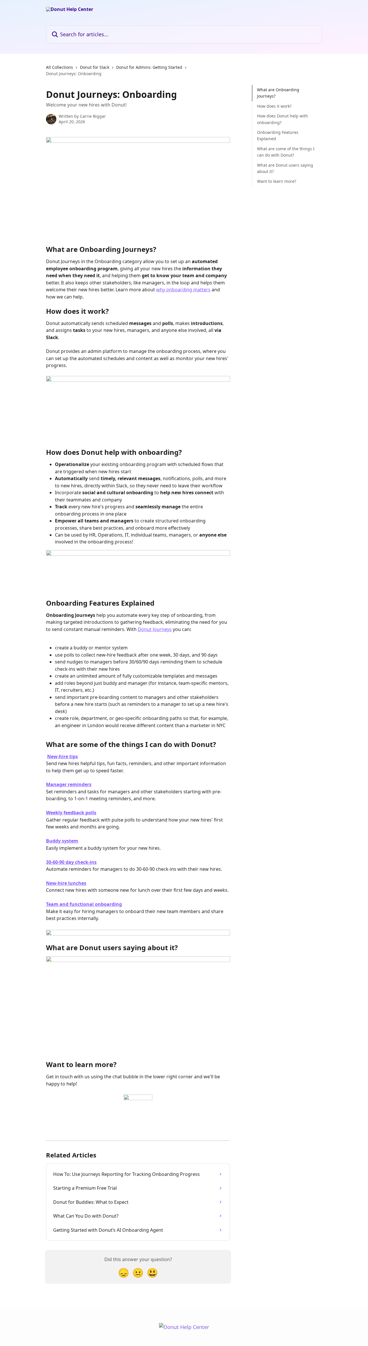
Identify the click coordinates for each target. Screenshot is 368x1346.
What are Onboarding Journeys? (278, 93)
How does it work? (274, 106)
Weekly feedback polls (71, 812)
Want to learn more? (276, 181)
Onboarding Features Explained (277, 135)
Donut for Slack (94, 67)
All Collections (59, 67)
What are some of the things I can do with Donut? (286, 152)
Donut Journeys (155, 629)
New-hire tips (62, 756)
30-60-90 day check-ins (71, 862)
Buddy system (62, 841)
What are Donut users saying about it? (285, 168)
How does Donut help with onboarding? (282, 119)
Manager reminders (68, 784)
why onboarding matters (183, 289)
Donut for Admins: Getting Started (149, 67)
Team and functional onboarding (84, 904)
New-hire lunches (66, 883)
